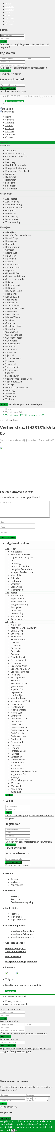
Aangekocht (17, 884)
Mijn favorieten (18, 919)
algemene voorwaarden (35, 67)
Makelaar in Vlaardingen (23, 937)
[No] (16, 1130)
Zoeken (4, 405)
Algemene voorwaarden (17, 1004)
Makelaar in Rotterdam (22, 931)
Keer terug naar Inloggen (13, 91)
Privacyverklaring (14, 1001)
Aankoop (9, 9)
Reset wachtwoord (8, 88)
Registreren (5, 71)
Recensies (10, 21)
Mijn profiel (16, 916)
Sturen (3, 1104)
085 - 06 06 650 (12, 96)
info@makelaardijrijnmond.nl (37, 96)
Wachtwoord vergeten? (27, 1048)
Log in (3, 41)
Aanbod (9, 12)
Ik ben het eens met (25, 67)
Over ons (9, 15)
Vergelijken (5, 1118)
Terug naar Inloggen (10, 73)
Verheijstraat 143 (14, 412)
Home (8, 3)
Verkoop (9, 6)
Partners (9, 18)
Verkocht (15, 882)
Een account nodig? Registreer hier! (17, 44)
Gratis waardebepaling (22, 902)
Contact (9, 24)
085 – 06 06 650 (13, 956)
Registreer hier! (7, 1048)
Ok (13, 1130)
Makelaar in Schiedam (22, 934)
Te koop (15, 879)
